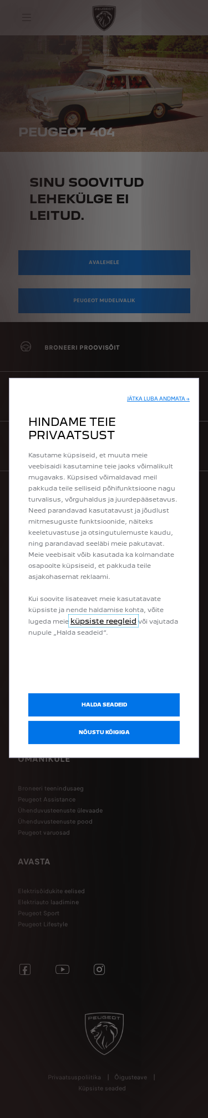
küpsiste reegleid (103, 620)
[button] (158, 399)
